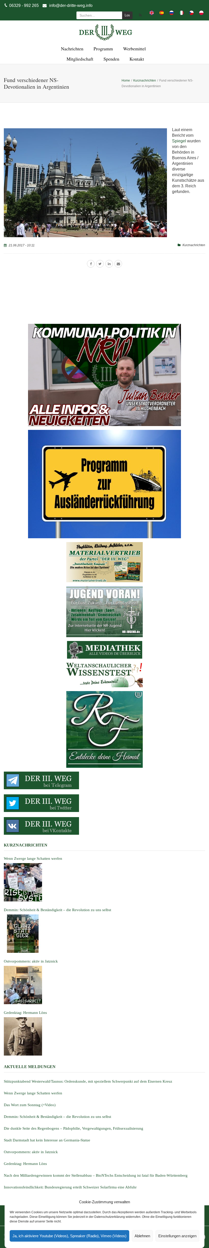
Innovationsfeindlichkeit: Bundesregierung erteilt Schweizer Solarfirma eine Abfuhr (70, 1187)
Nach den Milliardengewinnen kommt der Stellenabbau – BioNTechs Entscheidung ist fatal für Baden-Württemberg (96, 1175)
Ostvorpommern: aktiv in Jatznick (31, 1152)
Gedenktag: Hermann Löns (25, 1164)
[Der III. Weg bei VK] (104, 826)
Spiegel (179, 141)
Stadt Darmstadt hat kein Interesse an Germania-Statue (47, 1140)
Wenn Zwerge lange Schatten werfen (33, 1093)
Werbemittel (134, 48)
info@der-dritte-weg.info (71, 5)
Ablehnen (142, 1236)
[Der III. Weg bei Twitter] (104, 803)
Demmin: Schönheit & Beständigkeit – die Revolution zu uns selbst (57, 1117)
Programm (102, 48)
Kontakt (136, 59)
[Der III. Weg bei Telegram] (104, 780)
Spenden (110, 59)
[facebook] (91, 264)
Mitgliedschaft (79, 59)
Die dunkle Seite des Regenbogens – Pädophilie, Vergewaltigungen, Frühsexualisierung (73, 1128)
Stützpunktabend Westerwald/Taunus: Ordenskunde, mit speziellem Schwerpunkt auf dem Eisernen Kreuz (88, 1081)
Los (127, 15)
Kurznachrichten (193, 245)
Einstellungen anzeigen (177, 1236)
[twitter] (100, 264)
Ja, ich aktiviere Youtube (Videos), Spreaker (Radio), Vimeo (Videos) (69, 1236)
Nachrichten (71, 48)
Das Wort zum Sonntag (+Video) (30, 1105)
